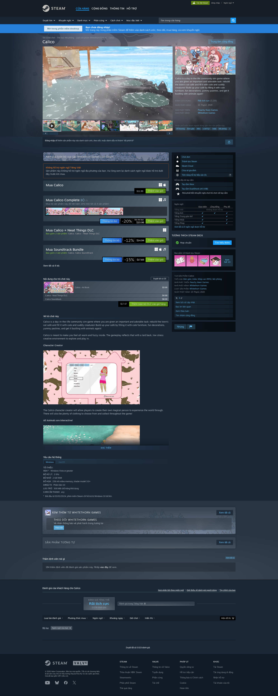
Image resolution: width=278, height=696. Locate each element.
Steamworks (125, 677)
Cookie (183, 683)
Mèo (198, 129)
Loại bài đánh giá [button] (52, 618)
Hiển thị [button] (149, 618)
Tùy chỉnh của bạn (227, 590)
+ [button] (229, 129)
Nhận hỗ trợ (218, 677)
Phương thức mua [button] (77, 618)
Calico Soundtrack (84, 252)
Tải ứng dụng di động (223, 672)
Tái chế (155, 683)
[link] (133, 221)
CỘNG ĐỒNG (100, 8)
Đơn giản (190, 129)
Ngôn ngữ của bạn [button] (60, 628)
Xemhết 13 (227, 260)
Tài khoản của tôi (221, 683)
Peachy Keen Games (208, 110)
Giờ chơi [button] (134, 618)
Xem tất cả (230, 558)
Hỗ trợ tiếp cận (187, 672)
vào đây (104, 567)
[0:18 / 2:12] (108, 83)
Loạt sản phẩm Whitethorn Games (91, 37)
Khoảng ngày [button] (116, 618)
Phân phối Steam (128, 683)
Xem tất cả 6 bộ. (51, 265)
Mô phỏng (223, 129)
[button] (49, 20)
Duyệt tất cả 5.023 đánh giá (138, 648)
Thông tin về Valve (161, 667)
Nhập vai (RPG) (205, 279)
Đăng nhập (50, 140)
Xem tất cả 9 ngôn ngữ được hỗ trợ (189, 227)
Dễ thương (180, 129)
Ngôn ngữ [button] (98, 618)
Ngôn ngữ (228, 3)
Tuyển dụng (157, 672)
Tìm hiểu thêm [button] (222, 242)
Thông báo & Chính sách (191, 677)
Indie (214, 129)
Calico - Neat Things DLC (87, 233)
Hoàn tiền (184, 688)
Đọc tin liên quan (183, 306)
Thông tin (117, 8)
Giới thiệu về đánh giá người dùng (202, 590)
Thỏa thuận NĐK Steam (131, 672)
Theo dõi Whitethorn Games (75, 519)
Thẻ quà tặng (126, 688)
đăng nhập (215, 3)
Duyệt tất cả (159, 279)
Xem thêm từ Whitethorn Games (76, 512)
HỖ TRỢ (132, 8)
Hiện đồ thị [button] (226, 618)
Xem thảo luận (182, 311)
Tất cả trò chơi (48, 37)
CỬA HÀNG (82, 8)
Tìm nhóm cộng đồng (185, 315)
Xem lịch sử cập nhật (185, 302)
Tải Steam (218, 667)
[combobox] (195, 20)
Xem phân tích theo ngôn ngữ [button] (171, 590)
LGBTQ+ (206, 129)
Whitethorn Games (206, 113)
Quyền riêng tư (187, 667)
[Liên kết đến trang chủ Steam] (54, 11)
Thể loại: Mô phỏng (65, 37)
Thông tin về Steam (129, 667)
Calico (71, 233)
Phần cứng (157, 677)
